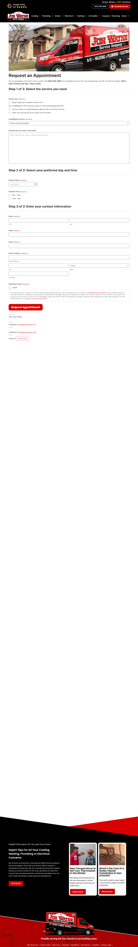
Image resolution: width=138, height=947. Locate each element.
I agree (14, 287)
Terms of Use (30, 298)
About (124, 16)
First (10, 224)
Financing (115, 16)
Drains (57, 16)
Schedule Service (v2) (27, 332)
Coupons (106, 16)
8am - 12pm (16, 195)
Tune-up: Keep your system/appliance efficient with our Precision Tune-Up (38, 109)
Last (71, 224)
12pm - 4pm (16, 198)
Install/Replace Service (20, 119)
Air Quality (93, 16)
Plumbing (46, 16)
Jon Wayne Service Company (97, 292)
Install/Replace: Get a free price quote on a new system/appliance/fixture (38, 106)
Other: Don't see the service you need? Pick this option (31, 113)
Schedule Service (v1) (26, 325)
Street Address (14, 261)
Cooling (34, 16)
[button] (17, 6)
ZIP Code (12, 277)
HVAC (52, 294)
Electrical (69, 16)
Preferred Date (17, 180)
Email (14, 242)
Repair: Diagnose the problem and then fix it (27, 102)
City (10, 269)
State (71, 269)
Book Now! (22, 338)
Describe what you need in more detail (22, 130)
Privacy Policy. (43, 298)
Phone (14, 230)
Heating (80, 16)
